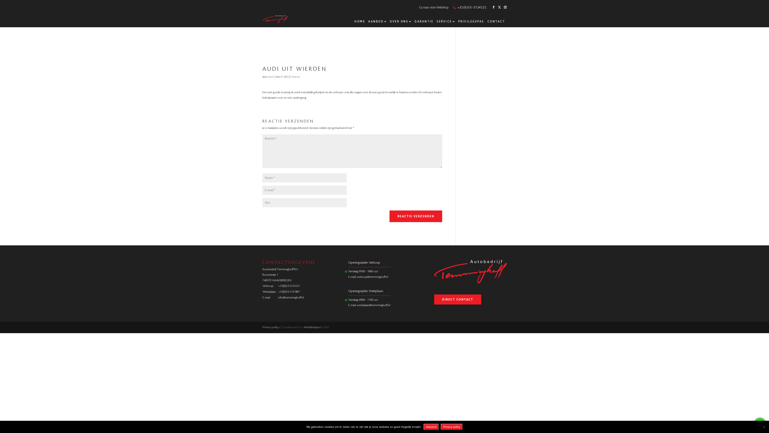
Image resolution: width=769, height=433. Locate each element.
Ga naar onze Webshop (434, 7)
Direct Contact (457, 299)
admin (271, 76)
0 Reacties (295, 76)
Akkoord (431, 426)
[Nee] (764, 427)
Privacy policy (270, 327)
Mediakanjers (312, 327)
